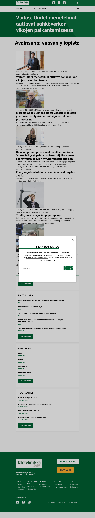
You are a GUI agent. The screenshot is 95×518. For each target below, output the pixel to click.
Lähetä (68, 268)
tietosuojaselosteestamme (37, 258)
